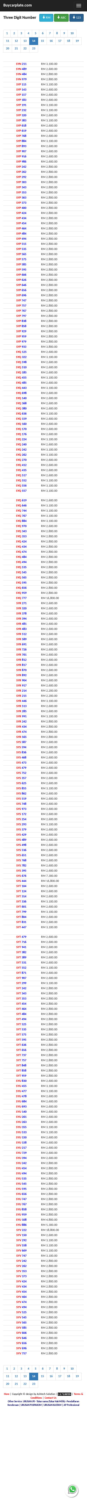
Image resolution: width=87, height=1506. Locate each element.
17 (59, 41)
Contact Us (50, 1398)
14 (33, 41)
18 (68, 41)
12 (16, 41)
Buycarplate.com (17, 5)
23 (33, 48)
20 (7, 48)
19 (77, 41)
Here (6, 1394)
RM (46, 17)
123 (76, 17)
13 (25, 41)
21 (16, 48)
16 (51, 41)
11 (7, 41)
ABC (61, 17)
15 (42, 41)
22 (25, 48)
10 (72, 33)
